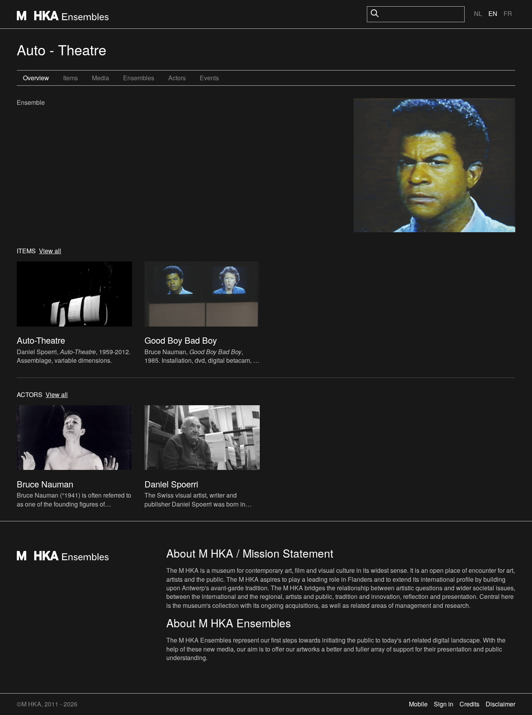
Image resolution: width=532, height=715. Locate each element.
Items (70, 77)
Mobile (418, 703)
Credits (469, 703)
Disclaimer (500, 703)
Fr (508, 13)
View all (50, 251)
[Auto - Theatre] (434, 166)
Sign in (443, 703)
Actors (177, 77)
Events (209, 77)
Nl (478, 13)
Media (100, 77)
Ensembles (138, 77)
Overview (36, 77)
